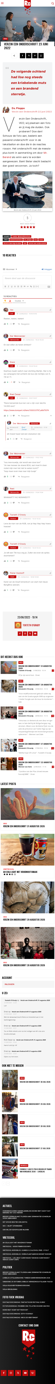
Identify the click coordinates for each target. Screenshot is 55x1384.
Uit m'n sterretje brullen (12, 243)
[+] (37, 286)
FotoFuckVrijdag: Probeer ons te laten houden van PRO (26, 1306)
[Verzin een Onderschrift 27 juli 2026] (10, 1146)
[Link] (30, 286)
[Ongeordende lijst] (21, 286)
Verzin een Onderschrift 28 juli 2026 (35, 1126)
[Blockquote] (24, 286)
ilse (35, 240)
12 (53, 748)
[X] (28, 55)
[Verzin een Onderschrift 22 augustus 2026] (9, 763)
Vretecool (8, 869)
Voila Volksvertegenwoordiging (16, 1285)
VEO (5, 39)
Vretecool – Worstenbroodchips (17, 1246)
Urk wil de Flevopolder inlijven (16, 1230)
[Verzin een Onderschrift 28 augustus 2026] (9, 713)
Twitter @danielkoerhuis (21, 236)
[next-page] (8, 1183)
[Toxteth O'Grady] (19, 625)
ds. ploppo (28, 240)
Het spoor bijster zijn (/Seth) (15, 1222)
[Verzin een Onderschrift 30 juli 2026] (10, 1080)
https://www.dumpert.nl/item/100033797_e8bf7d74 (26, 410)
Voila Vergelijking (10, 1289)
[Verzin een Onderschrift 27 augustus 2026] (9, 745)
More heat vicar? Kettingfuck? (15, 1310)
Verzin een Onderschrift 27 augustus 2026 (35, 744)
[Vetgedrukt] (5, 286)
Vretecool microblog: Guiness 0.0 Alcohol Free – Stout (26, 1250)
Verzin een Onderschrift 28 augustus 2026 (35, 712)
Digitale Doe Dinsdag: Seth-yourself (18, 1314)
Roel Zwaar (15, 394)
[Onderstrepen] (11, 286)
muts (41, 240)
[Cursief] (8, 286)
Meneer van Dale (25, 767)
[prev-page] (3, 1183)
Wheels (24, 1165)
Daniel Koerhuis (16, 240)
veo (25, 243)
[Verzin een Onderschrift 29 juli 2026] (10, 1102)
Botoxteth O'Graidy (25, 689)
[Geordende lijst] (18, 286)
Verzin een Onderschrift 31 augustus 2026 (35, 667)
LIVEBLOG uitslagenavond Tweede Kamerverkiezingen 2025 (26, 1278)
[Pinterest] (35, 55)
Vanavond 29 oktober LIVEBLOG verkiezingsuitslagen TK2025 (28, 1282)
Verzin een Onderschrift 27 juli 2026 (35, 1148)
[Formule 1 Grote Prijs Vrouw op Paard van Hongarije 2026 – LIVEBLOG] (10, 1168)
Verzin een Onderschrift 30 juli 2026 (35, 1081)
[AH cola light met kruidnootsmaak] (27, 850)
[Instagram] (25, 633)
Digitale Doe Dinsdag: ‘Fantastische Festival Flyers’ (24, 1302)
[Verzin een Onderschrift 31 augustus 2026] (9, 667)
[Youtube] (35, 633)
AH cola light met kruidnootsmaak (20, 871)
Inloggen (48, 269)
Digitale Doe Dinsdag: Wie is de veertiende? (20, 1317)
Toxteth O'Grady (18, 515)
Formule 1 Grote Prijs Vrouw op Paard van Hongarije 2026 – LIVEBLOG (36, 1170)
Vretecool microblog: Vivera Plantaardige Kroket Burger (27, 1254)
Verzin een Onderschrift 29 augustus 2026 (35, 685)
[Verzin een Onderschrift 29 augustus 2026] (9, 686)
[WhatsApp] (41, 55)
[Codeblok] (27, 286)
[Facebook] (22, 55)
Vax (11, 310)
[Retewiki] (33, 1373)
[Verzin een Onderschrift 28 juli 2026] (10, 1124)
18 (53, 716)
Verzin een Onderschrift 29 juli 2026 (35, 1104)
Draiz (12, 362)
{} (34, 286)
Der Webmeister (17, 336)
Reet (12, 488)
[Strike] (14, 286)
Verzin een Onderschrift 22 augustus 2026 (35, 763)
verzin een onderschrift (37, 243)
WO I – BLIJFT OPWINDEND (12, 1226)
